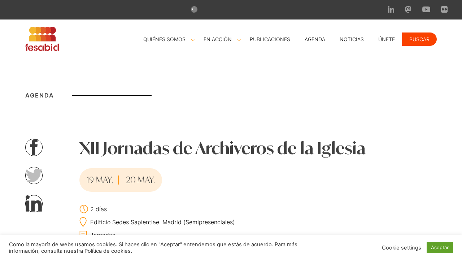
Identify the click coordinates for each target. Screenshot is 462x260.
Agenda (315, 39)
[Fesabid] (42, 48)
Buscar (419, 39)
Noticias (352, 39)
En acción (218, 39)
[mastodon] (408, 10)
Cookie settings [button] (401, 247)
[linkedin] (391, 10)
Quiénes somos (164, 39)
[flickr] (444, 10)
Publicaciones (270, 39)
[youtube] (426, 10)
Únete (386, 39)
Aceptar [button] (440, 247)
